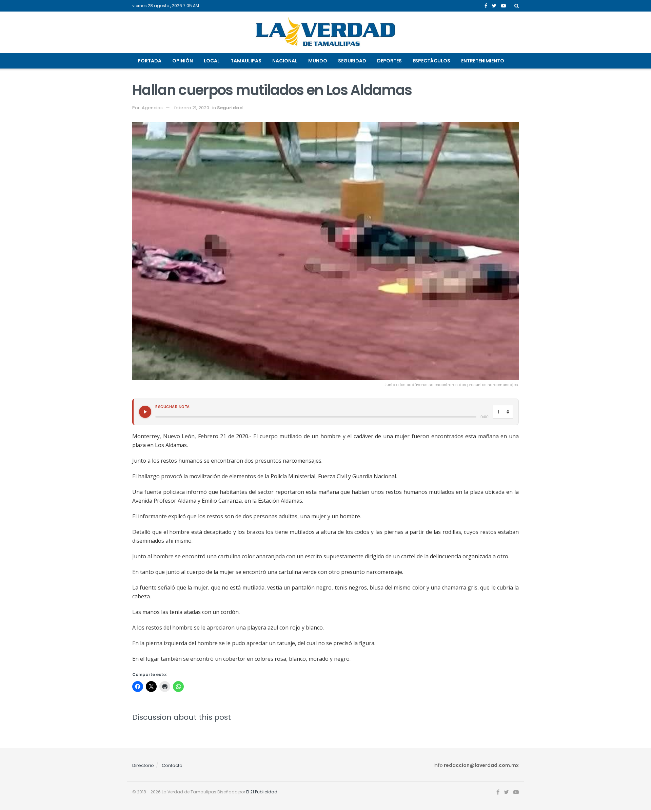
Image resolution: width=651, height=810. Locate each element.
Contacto (172, 765)
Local (212, 60)
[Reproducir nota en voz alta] (145, 412)
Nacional (284, 60)
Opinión (182, 60)
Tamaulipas (246, 60)
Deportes (389, 60)
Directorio (143, 765)
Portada (149, 60)
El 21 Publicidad (261, 792)
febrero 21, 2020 (191, 107)
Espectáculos (431, 60)
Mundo (317, 60)
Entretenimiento (482, 60)
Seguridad (352, 60)
